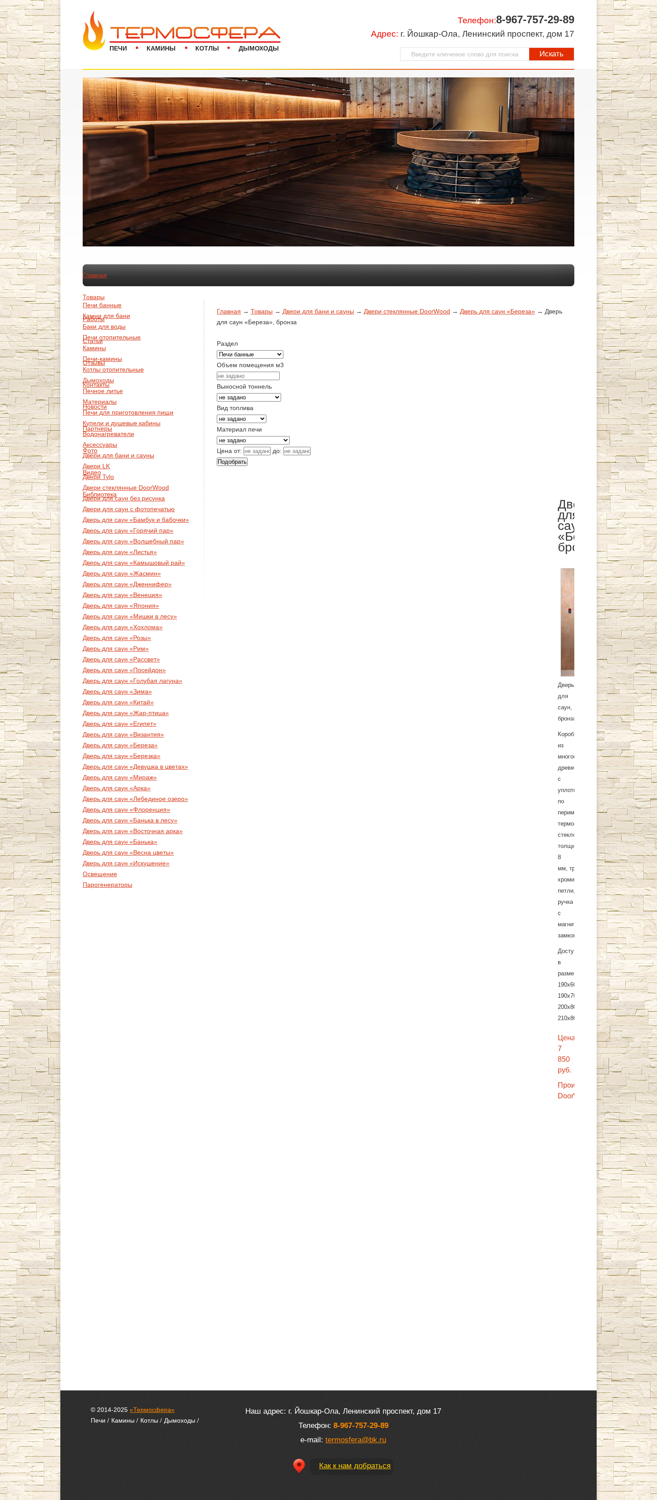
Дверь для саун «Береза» (120, 745)
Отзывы (94, 362)
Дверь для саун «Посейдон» (124, 670)
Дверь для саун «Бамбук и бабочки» (136, 519)
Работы (94, 318)
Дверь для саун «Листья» (120, 551)
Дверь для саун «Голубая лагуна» (132, 680)
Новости (95, 406)
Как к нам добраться (355, 1466)
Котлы (207, 48)
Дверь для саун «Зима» (117, 691)
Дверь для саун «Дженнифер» (127, 584)
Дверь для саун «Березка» (121, 755)
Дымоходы (259, 48)
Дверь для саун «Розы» (117, 637)
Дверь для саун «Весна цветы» (128, 852)
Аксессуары (100, 444)
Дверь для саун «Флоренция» (126, 809)
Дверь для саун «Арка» (117, 788)
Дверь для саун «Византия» (123, 734)
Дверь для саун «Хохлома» (123, 627)
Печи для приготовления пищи (128, 412)
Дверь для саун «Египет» (119, 723)
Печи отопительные (112, 337)
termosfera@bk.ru (355, 1440)
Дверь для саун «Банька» (120, 841)
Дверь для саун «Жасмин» (122, 573)
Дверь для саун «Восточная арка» (133, 831)
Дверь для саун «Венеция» (122, 594)
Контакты (96, 384)
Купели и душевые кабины (121, 423)
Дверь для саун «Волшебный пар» (133, 541)
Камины (161, 48)
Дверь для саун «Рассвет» (121, 659)
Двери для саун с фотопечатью (129, 509)
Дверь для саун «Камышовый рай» (134, 562)
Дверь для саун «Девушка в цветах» (135, 766)
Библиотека (100, 494)
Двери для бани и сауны (118, 455)
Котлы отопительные (113, 369)
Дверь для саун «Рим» (116, 648)
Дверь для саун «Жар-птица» (126, 712)
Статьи (93, 340)
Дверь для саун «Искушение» (126, 863)
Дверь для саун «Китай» (118, 702)
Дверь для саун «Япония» (121, 605)
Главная (95, 275)
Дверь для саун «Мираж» (120, 777)
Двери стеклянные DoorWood (126, 487)
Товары (94, 297)
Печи (118, 48)
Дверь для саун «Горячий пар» (128, 530)
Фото (90, 450)
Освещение (100, 873)
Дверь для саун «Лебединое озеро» (135, 798)
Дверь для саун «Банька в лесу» (130, 820)
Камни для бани (106, 315)
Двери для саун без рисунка (124, 498)
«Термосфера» (152, 1409)
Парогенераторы (107, 884)
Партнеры (97, 428)
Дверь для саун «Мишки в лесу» (130, 616)
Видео (92, 472)
